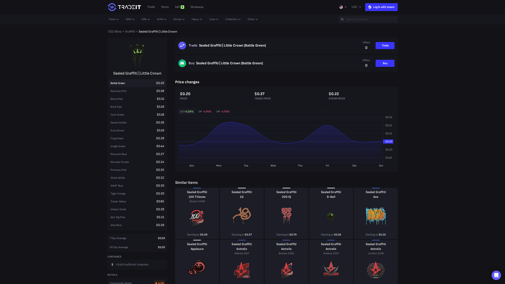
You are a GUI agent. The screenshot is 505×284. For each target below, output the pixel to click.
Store (165, 7)
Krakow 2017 (331, 253)
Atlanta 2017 (241, 253)
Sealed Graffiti (197, 192)
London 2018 (376, 253)
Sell (177, 7)
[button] (496, 275)
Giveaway (197, 7)
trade (151, 7)
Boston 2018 (197, 201)
